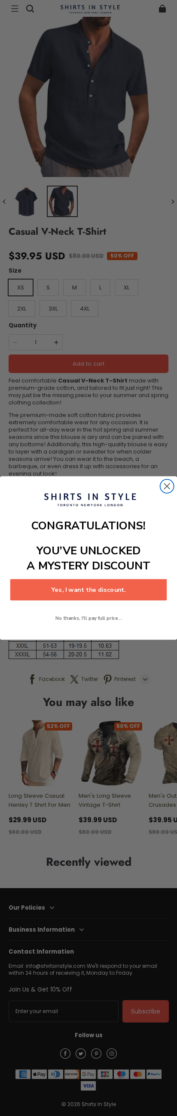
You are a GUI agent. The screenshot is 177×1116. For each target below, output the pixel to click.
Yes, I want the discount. (88, 589)
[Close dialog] (167, 486)
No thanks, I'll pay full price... (88, 618)
